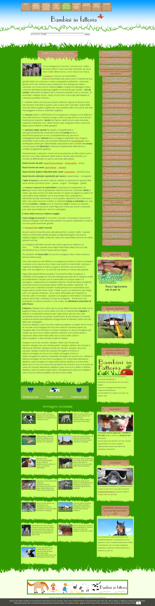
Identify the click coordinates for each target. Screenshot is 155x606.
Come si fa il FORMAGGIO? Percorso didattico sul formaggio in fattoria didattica (117, 87)
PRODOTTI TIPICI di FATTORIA (96, 5)
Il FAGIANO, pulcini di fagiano (117, 123)
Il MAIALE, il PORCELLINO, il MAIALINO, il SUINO (117, 136)
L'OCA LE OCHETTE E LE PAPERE (117, 170)
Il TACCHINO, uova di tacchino (117, 153)
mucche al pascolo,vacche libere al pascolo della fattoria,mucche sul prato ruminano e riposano (83, 439)
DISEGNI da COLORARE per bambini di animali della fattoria (46, 6)
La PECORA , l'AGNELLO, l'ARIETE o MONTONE (117, 208)
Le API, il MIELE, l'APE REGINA (117, 214)
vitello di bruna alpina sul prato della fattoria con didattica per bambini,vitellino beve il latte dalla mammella (82, 417)
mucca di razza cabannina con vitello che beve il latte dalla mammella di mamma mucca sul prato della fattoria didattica (83, 462)
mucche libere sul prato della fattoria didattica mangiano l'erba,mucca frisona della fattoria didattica (82, 506)
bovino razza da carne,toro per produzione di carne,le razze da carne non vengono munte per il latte (83, 528)
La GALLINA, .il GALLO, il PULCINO (117, 195)
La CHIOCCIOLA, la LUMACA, (117, 189)
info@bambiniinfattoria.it (107, 492)
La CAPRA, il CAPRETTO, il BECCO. (117, 183)
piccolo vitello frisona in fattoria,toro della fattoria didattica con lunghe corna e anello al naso (46, 416)
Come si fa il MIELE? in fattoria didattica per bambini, (117, 95)
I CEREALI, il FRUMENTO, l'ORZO (117, 101)
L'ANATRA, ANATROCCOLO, (117, 157)
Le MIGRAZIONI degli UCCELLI (117, 219)
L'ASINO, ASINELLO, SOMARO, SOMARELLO (117, 163)
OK (138, 603)
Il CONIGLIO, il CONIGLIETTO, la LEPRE (117, 118)
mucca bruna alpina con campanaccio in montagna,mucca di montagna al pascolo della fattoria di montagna (46, 506)
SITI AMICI (107, 4)
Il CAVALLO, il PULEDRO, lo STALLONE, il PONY (117, 111)
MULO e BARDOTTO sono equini (117, 230)
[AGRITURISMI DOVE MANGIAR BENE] (115, 293)
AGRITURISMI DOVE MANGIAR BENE (76, 6)
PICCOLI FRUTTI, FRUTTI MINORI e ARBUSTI (117, 235)
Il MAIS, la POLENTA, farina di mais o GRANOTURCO (117, 143)
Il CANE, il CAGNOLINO (117, 105)
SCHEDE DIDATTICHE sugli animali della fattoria (66, 6)
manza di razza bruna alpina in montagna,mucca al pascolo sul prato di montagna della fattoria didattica (83, 484)
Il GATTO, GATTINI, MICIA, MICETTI (117, 129)
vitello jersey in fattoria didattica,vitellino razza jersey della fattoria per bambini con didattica (45, 439)
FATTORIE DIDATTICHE (86, 4)
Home (26, 4)
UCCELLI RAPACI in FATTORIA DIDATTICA (117, 242)
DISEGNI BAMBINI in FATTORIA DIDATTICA (36, 6)
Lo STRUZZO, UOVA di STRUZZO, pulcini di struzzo (117, 224)
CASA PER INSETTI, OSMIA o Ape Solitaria (117, 79)
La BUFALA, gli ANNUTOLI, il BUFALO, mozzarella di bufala (117, 177)
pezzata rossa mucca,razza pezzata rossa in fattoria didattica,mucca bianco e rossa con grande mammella (45, 463)
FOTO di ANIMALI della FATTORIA (56, 6)
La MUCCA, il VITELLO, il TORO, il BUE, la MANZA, (117, 201)
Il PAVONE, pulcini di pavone (117, 148)
